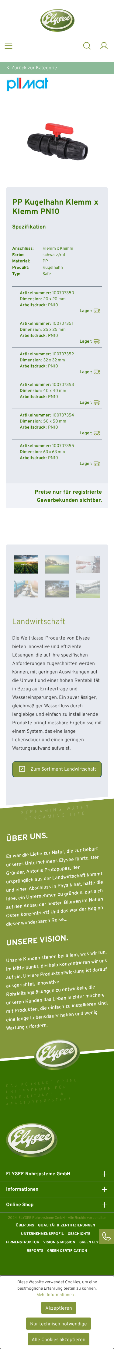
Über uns (25, 1225)
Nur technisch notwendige (58, 1324)
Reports (35, 1251)
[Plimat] (57, 84)
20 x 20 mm (54, 299)
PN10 (53, 305)
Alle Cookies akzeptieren (58, 1340)
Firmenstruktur (22, 1242)
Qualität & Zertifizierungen (66, 1225)
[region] (57, 141)
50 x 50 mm (54, 422)
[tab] (26, 564)
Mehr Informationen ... (57, 1295)
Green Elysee (92, 1242)
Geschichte (79, 1234)
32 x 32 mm (54, 360)
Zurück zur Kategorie (33, 68)
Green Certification (67, 1251)
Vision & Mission (59, 1242)
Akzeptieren (58, 1308)
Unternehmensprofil (42, 1234)
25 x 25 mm (54, 330)
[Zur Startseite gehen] (57, 20)
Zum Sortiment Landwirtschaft (63, 769)
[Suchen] (86, 45)
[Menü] (8, 45)
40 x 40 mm (54, 391)
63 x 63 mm (54, 452)
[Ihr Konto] (103, 45)
